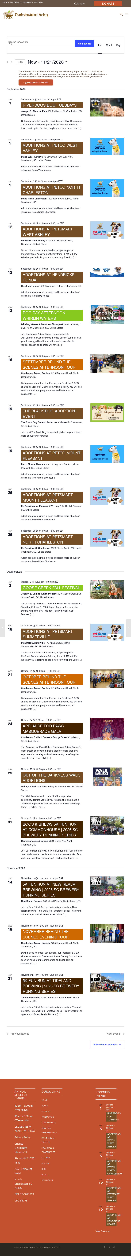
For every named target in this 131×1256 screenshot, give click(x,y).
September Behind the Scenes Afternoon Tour (49, 364)
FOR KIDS (46, 1157)
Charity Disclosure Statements (21, 1148)
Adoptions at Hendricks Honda (48, 277)
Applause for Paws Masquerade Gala (43, 728)
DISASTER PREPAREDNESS (49, 1130)
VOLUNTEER (47, 1180)
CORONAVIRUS (49, 1122)
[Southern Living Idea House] (2, 628)
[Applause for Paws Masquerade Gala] (107, 729)
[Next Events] (12, 62)
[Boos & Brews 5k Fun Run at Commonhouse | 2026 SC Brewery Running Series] (107, 825)
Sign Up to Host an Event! (35, 82)
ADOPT (45, 1105)
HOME (44, 1100)
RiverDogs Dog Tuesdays (50, 105)
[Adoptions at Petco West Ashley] (107, 146)
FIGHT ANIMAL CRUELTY (48, 1140)
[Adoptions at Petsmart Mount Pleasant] (107, 496)
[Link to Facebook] (104, 1246)
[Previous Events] (7, 62)
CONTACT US (48, 1117)
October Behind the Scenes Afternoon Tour (49, 679)
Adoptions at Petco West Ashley (50, 147)
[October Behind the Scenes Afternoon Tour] (107, 678)
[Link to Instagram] (109, 1246)
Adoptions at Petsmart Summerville (48, 633)
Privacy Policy (23, 1137)
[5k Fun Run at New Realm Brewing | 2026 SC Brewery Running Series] (107, 885)
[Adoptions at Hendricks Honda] (107, 272)
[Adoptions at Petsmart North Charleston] (107, 538)
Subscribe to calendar (105, 1044)
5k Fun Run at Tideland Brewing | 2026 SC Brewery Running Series (51, 986)
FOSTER (45, 1163)
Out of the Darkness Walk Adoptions (51, 777)
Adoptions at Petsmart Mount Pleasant (48, 497)
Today (20, 61)
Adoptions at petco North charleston (51, 189)
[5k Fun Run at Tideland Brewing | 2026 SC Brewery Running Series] (107, 982)
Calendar (79, 3)
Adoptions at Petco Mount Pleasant (52, 455)
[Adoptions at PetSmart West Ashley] (107, 230)
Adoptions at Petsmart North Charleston (48, 539)
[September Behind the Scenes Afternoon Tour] (107, 363)
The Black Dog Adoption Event (49, 413)
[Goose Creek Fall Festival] (107, 589)
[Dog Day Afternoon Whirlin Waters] (107, 314)
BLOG (44, 1174)
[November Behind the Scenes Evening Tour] (107, 933)
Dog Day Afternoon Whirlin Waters (44, 315)
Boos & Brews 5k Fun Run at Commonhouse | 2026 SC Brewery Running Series (50, 829)
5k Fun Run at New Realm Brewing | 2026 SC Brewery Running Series (51, 889)
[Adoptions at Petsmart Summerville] (107, 632)
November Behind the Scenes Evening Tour (46, 933)
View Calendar (103, 1231)
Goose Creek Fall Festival (51, 587)
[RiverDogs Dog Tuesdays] (107, 107)
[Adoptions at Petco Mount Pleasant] (107, 454)
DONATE (46, 1111)
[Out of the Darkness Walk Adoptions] (107, 776)
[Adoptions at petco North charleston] (107, 188)
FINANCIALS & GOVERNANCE (48, 1149)
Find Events (84, 43)
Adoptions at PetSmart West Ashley (48, 231)
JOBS (44, 1168)
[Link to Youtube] (114, 1246)
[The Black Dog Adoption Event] (107, 412)
